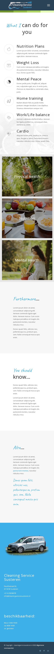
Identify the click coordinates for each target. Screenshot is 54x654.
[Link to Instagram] (40, 651)
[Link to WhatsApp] (48, 651)
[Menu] (48, 5)
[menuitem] (48, 5)
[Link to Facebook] (44, 651)
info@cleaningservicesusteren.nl (17, 596)
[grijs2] (22, 5)
